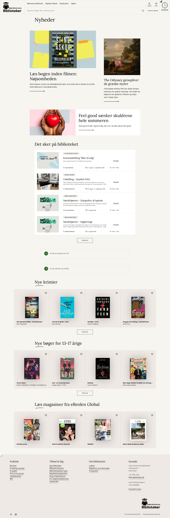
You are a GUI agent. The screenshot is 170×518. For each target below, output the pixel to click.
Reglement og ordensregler (99, 468)
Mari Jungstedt (21, 324)
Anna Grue (126, 324)
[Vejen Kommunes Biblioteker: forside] (12, 7)
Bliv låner (13, 466)
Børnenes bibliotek (35, 3)
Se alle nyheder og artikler (59, 268)
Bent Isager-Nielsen (129, 385)
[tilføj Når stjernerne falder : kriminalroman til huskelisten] (46, 293)
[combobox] (85, 10)
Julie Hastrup (56, 324)
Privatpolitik (93, 471)
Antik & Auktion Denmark (61, 444)
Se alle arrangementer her (59, 253)
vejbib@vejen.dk (138, 477)
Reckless (90, 383)
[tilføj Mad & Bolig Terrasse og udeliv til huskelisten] (152, 415)
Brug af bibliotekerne (57, 476)
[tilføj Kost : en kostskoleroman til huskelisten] (81, 354)
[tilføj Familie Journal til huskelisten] (46, 415)
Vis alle (85, 240)
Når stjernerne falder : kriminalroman (29, 322)
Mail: (130, 477)
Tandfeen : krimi (92, 322)
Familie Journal (22, 444)
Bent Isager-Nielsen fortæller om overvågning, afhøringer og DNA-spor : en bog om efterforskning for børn (137, 383)
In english (13, 471)
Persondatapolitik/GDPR (132, 514)
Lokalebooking (15, 476)
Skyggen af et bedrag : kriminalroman (136, 322)
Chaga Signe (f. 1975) (59, 385)
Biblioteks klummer (56, 468)
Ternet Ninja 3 (21, 383)
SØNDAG (90, 444)
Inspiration (64, 3)
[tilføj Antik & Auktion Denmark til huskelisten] (81, 415)
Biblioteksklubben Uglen (58, 471)
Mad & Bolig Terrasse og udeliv (133, 444)
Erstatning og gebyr (17, 468)
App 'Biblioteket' (55, 466)
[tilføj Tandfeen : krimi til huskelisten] (117, 293)
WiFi (11, 479)
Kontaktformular (135, 489)
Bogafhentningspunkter (58, 473)
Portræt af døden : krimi (60, 322)
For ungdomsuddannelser (59, 479)
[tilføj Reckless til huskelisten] (117, 354)
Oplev (73, 3)
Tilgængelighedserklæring (151, 514)
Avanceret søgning (153, 11)
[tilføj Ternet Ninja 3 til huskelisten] (46, 354)
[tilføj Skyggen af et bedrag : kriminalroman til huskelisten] (152, 293)
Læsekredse (53, 481)
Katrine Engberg (92, 324)
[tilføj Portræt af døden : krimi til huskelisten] (81, 293)
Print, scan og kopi (17, 473)
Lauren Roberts (92, 385)
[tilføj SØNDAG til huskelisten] (117, 415)
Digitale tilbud (51, 3)
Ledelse (92, 466)
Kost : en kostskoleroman (61, 383)
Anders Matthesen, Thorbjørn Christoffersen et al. (31, 385)
